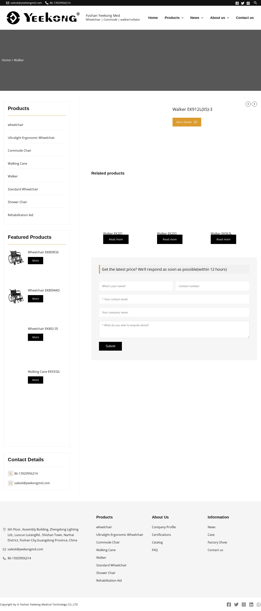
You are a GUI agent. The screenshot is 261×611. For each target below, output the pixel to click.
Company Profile (164, 527)
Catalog (157, 542)
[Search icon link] (255, 3)
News (212, 527)
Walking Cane (17, 163)
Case (211, 535)
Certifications (161, 535)
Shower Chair (17, 202)
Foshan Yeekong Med (103, 15)
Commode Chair (19, 150)
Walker (19, 60)
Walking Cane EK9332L (44, 371)
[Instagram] (248, 3)
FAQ (155, 550)
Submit (110, 346)
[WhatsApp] (258, 604)
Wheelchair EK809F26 (43, 252)
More (35, 260)
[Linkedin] (251, 604)
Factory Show (217, 542)
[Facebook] (237, 3)
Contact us (215, 550)
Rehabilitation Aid (20, 215)
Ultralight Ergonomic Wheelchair (31, 138)
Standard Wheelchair (23, 189)
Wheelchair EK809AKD (44, 290)
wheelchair (16, 125)
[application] (182, 17)
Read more (116, 239)
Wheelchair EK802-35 (43, 329)
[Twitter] (242, 3)
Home (6, 60)
